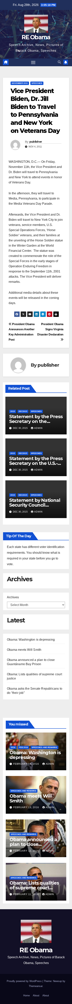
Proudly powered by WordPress (24, 981)
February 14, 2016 (26, 764)
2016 (13, 747)
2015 (12, 411)
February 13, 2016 (26, 807)
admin (38, 428)
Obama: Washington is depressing (31, 639)
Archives (13, 597)
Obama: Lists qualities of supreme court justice (34, 887)
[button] (59, 62)
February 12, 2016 (26, 850)
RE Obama (36, 37)
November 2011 (20, 83)
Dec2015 (23, 411)
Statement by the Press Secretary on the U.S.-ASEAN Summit (36, 463)
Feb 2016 (23, 747)
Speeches (36, 83)
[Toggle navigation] (33, 62)
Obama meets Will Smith (24, 649)
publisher (35, 141)
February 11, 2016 (26, 894)
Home (26, 995)
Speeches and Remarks (44, 747)
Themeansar (35, 986)
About (36, 995)
